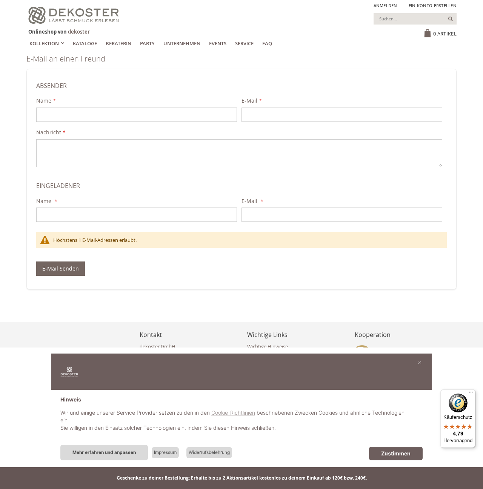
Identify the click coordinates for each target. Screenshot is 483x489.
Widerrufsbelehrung (209, 452)
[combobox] (415, 19)
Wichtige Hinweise (267, 346)
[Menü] (470, 393)
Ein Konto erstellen (433, 5)
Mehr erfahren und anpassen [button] (104, 452)
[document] (241, 419)
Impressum (165, 452)
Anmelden (385, 5)
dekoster (79, 31)
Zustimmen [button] (396, 453)
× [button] (419, 361)
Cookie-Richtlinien (233, 412)
